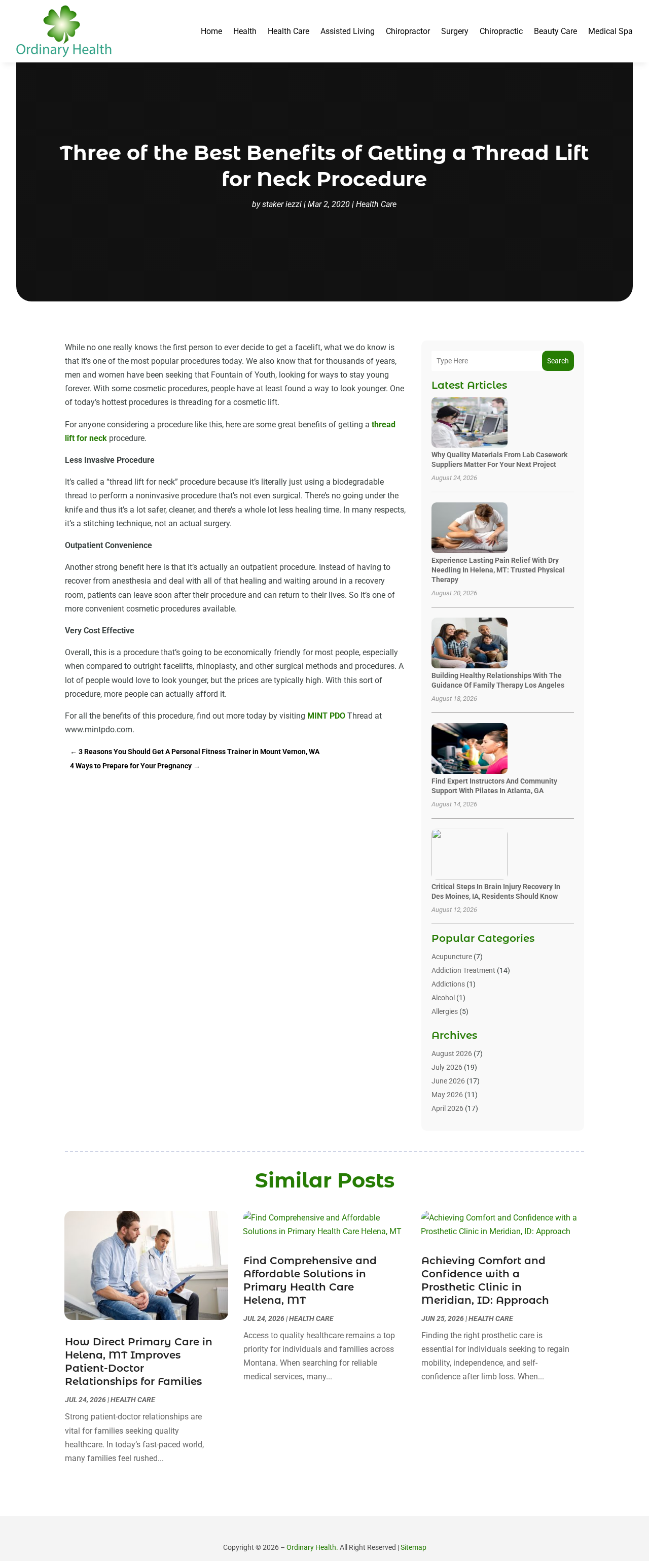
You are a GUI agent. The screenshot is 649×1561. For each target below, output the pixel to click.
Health (245, 31)
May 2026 (447, 1095)
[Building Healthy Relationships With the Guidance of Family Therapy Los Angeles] (469, 644)
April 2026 (447, 1108)
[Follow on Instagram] (334, 1530)
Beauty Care (555, 31)
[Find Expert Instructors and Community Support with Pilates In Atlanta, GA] (469, 749)
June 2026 (448, 1081)
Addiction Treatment (463, 970)
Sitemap (413, 1547)
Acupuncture (451, 957)
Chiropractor (408, 31)
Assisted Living (347, 31)
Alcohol (443, 998)
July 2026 (446, 1067)
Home (211, 31)
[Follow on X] (315, 1530)
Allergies (444, 1011)
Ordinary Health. (312, 1547)
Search (558, 361)
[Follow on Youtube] (352, 1530)
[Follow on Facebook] (297, 1530)
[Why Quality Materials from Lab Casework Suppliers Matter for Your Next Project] (469, 423)
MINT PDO (326, 716)
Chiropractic (501, 31)
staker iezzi (282, 204)
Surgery (454, 31)
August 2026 (451, 1053)
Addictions (448, 984)
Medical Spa (610, 31)
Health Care (288, 31)
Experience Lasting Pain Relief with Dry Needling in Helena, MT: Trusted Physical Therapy (498, 570)
